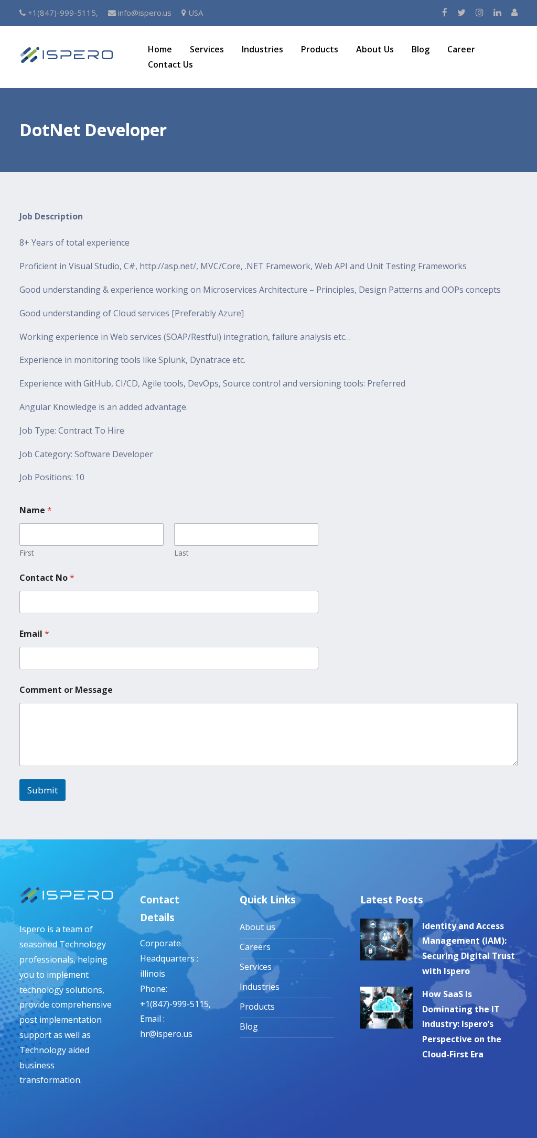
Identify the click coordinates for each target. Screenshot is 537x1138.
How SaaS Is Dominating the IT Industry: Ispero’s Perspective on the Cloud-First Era (461, 1024)
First (26, 552)
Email (34, 634)
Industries (262, 49)
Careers (255, 947)
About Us (375, 49)
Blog (420, 49)
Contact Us (170, 64)
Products (319, 49)
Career (461, 49)
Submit (42, 790)
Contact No (46, 578)
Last (181, 552)
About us (257, 927)
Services (207, 49)
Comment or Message (66, 690)
